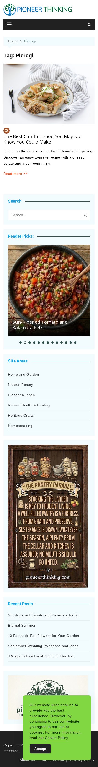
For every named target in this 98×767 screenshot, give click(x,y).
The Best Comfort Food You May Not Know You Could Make (42, 139)
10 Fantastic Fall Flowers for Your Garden (43, 636)
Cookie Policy (56, 738)
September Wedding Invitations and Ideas (43, 646)
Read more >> (15, 174)
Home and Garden (23, 374)
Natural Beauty (20, 385)
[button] (20, 342)
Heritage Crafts (21, 415)
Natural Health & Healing (29, 405)
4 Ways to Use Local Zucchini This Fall (41, 656)
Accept (40, 749)
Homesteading (20, 426)
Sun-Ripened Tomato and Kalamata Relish (40, 325)
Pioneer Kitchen (21, 395)
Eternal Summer (22, 625)
